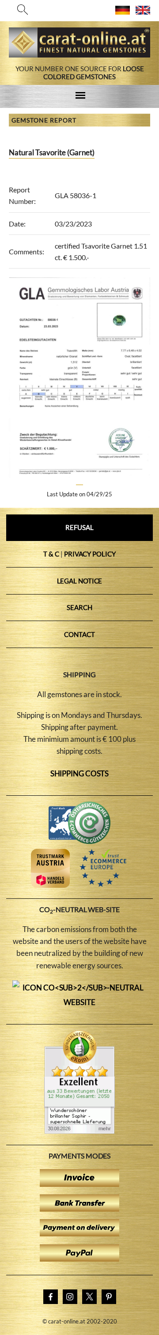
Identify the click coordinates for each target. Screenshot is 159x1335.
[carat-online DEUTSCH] (122, 11)
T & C (51, 554)
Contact (79, 634)
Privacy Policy (90, 554)
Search (79, 607)
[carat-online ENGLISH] (143, 11)
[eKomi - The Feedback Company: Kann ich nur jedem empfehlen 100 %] (79, 1131)
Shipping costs (79, 773)
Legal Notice (79, 581)
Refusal (79, 527)
